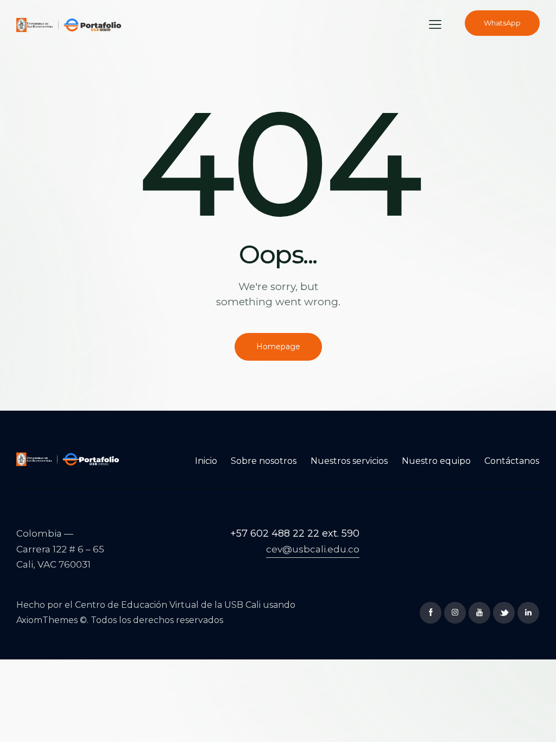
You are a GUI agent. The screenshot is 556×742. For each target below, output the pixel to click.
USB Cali (242, 605)
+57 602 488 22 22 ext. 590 (294, 533)
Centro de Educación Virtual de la (149, 605)
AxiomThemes (47, 620)
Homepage (278, 346)
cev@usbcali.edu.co (312, 549)
